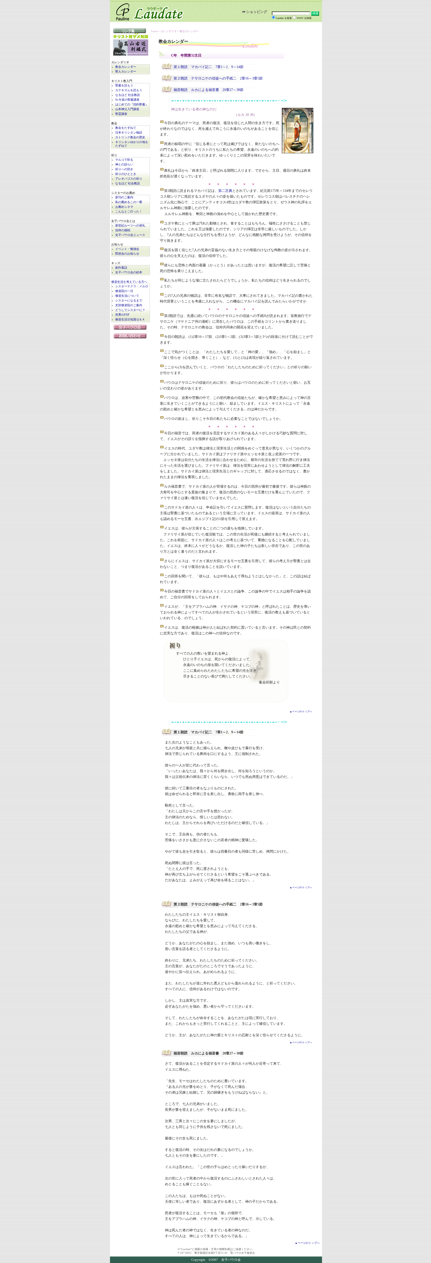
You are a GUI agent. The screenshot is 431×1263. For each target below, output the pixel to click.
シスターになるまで (128, 300)
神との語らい (124, 164)
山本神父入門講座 (127, 109)
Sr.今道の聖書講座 (127, 99)
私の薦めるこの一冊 (128, 202)
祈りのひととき (125, 174)
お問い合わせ (130, 335)
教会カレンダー (125, 67)
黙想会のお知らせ (127, 253)
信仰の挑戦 (122, 230)
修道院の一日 (124, 291)
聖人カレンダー (125, 71)
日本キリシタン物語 (128, 132)
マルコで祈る (124, 159)
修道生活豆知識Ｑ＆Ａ (130, 319)
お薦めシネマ (124, 207)
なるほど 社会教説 (127, 95)
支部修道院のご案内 (128, 305)
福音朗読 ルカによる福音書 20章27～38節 (208, 90)
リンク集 (130, 30)
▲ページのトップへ (301, 711)
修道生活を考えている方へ (129, 282)
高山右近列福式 (130, 47)
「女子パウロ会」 (130, 327)
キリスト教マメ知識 (130, 36)
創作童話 (121, 267)
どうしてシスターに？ (130, 310)
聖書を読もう (124, 85)
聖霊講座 (121, 114)
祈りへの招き (124, 169)
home (154, 31)
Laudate (147, 11)
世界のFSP (122, 314)
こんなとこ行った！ (128, 211)
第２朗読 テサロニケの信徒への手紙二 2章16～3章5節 (218, 78)
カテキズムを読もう (128, 90)
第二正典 (225, 191)
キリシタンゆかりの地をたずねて (131, 144)
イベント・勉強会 (127, 249)
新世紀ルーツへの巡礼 (130, 225)
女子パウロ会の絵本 (128, 272)
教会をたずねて (125, 128)
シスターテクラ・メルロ (131, 286)
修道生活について (127, 295)
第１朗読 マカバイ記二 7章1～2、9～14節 (208, 67)
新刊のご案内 (124, 197)
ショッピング (256, 12)
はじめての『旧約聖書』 (131, 104)
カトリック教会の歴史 (130, 137)
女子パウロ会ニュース (130, 235)
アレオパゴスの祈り (128, 178)
